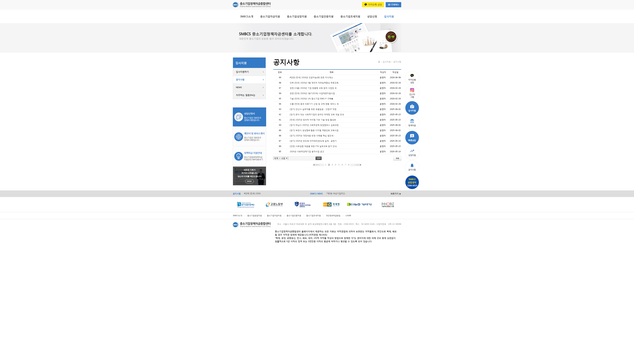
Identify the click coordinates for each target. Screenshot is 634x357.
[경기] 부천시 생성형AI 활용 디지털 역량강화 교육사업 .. (315, 130)
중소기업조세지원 (350, 16)
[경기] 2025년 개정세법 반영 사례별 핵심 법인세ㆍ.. (313, 135)
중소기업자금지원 (270, 16)
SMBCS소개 (246, 16)
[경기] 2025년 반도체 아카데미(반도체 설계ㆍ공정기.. (314, 141)
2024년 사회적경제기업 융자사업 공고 (307, 151)
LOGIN (348, 216)
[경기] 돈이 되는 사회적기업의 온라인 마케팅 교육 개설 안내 (317, 114)
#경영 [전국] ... (250, 193)
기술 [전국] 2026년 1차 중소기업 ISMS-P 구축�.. (312, 98)
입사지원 (389, 16)
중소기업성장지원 (297, 16)
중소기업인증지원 (324, 16)
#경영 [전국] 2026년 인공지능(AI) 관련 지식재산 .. (312, 77)
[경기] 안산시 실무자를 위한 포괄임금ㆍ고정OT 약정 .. (314, 109)
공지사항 (240, 79)
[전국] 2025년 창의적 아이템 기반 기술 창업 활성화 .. (314, 120)
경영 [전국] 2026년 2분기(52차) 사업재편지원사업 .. (313, 93)
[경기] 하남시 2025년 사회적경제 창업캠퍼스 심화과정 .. (315, 125)
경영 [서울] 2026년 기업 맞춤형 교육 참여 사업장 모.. (314, 88)
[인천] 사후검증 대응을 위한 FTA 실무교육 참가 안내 (313, 146)
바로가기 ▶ (396, 193)
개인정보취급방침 (333, 216)
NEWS (239, 87)
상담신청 (372, 16)
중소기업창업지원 (254, 216)
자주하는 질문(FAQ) (245, 95)
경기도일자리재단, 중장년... (338, 193)
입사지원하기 (242, 71)
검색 (318, 158)
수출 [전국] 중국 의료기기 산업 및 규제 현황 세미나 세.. (315, 104)
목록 (397, 158)
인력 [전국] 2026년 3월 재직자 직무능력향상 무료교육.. (314, 82)
